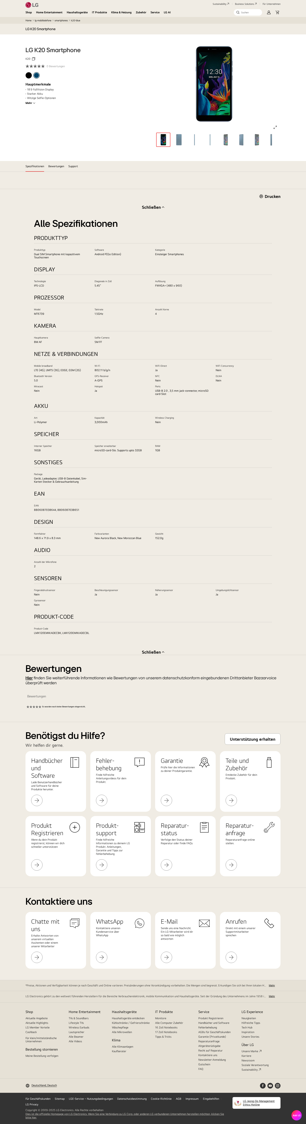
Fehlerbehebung (207, 1027)
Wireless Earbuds (79, 1027)
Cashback (31, 1032)
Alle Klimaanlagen (122, 1046)
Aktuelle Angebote (37, 1018)
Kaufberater (119, 1051)
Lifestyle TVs (76, 1023)
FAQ (200, 1069)
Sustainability (219, 3)
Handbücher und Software (213, 1023)
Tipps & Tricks (163, 1036)
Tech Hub (247, 1027)
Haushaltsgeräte (77, 12)
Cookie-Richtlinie (161, 1098)
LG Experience (252, 1012)
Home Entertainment (49, 12)
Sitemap (60, 1098)
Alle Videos (75, 1041)
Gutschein (204, 1064)
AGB (178, 1098)
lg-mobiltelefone (43, 20)
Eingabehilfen (211, 1098)
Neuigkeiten (249, 1018)
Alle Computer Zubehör (169, 1023)
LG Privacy (32, 1104)
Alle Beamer (76, 1036)
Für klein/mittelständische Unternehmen (41, 1039)
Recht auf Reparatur (210, 1050)
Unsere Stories (250, 1036)
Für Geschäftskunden (38, 1098)
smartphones (61, 20)
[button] (248, 12)
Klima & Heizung (121, 12)
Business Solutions (244, 3)
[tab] (35, 166)
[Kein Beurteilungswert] (36, 66)
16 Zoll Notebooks (166, 1027)
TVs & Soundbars (79, 1018)
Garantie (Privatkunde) (212, 1036)
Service (155, 12)
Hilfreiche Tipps (251, 1023)
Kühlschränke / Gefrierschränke (131, 1023)
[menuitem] (29, 75)
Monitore (160, 1018)
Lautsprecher (76, 1032)
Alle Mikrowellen (122, 1032)
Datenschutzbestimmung (132, 1098)
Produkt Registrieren (210, 1018)
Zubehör (141, 12)
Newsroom (248, 1060)
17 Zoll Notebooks (166, 1032)
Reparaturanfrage (209, 1041)
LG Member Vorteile (38, 1027)
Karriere (246, 1056)
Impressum (192, 1098)
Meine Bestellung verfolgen (42, 1056)
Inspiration (248, 1032)
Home (29, 20)
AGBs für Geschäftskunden (214, 1032)
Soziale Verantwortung (255, 1065)
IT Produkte (99, 12)
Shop (29, 12)
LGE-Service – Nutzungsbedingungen (91, 1098)
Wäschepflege (120, 1027)
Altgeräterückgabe (209, 1046)
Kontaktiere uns (207, 1055)
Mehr (29, 103)
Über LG (248, 1045)
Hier (29, 678)
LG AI (167, 12)
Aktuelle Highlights (37, 1023)
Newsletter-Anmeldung (212, 1059)
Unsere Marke (250, 1051)
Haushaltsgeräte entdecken (128, 1018)
